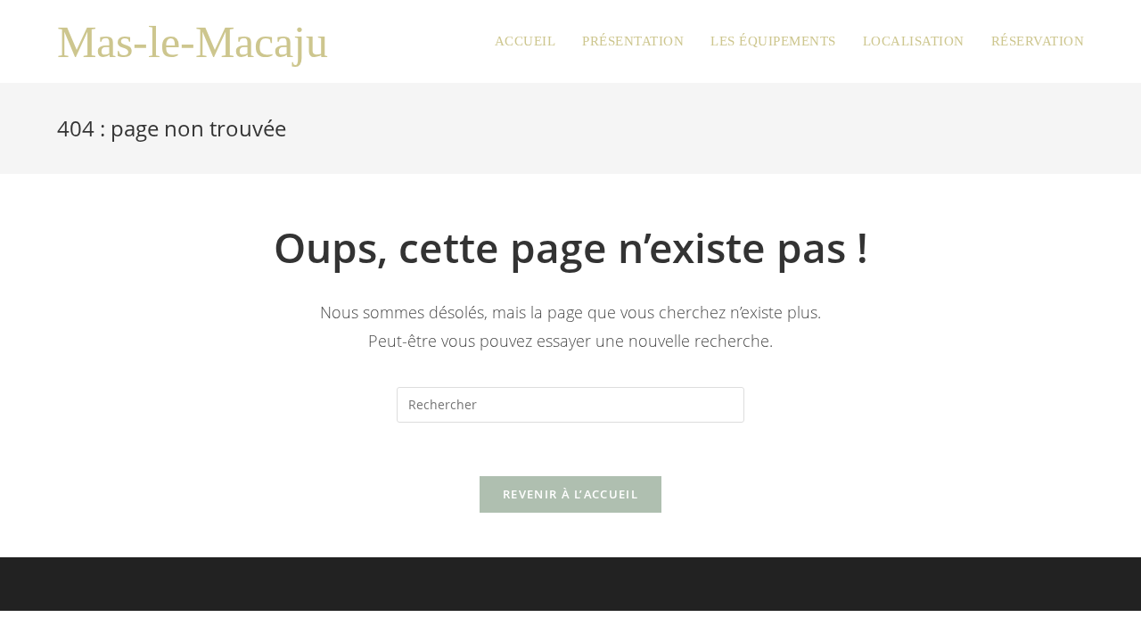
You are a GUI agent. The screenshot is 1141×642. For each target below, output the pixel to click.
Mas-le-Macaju (192, 42)
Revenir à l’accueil (570, 494)
